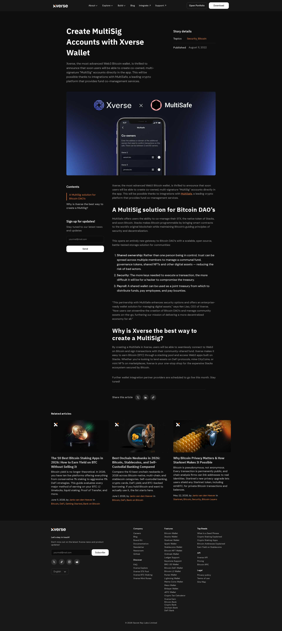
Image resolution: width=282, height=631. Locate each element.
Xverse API (202, 557)
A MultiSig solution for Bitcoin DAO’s (82, 196)
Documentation (140, 543)
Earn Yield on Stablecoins (209, 547)
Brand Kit (137, 540)
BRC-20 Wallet (171, 564)
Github (136, 554)
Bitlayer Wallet (171, 588)
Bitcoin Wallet (171, 533)
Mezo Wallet (170, 585)
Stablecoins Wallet (173, 547)
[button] (93, 6)
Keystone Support (173, 561)
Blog (135, 536)
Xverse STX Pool (141, 571)
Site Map (201, 582)
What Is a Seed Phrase (208, 533)
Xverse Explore (140, 568)
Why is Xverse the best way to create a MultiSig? (84, 206)
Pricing (200, 561)
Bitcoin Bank (170, 602)
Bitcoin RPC (203, 564)
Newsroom (138, 550)
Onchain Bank (171, 607)
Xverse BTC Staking (142, 574)
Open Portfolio (197, 5)
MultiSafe (186, 193)
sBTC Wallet (170, 592)
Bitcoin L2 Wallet (172, 571)
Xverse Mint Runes (142, 578)
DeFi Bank (169, 610)
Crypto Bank (170, 604)
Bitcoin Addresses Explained (211, 543)
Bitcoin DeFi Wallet (173, 568)
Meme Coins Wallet (173, 581)
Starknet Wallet (171, 540)
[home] (60, 5)
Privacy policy (204, 575)
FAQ (135, 564)
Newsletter (138, 547)
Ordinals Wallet (171, 554)
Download (219, 5)
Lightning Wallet (172, 578)
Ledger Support (171, 557)
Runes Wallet (170, 574)
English (57, 571)
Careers (137, 533)
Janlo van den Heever (80, 499)
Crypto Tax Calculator (174, 595)
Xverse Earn (170, 599)
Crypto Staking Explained (209, 536)
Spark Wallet (170, 543)
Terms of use (203, 578)
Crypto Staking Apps (207, 540)
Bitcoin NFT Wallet (173, 550)
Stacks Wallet (171, 536)
